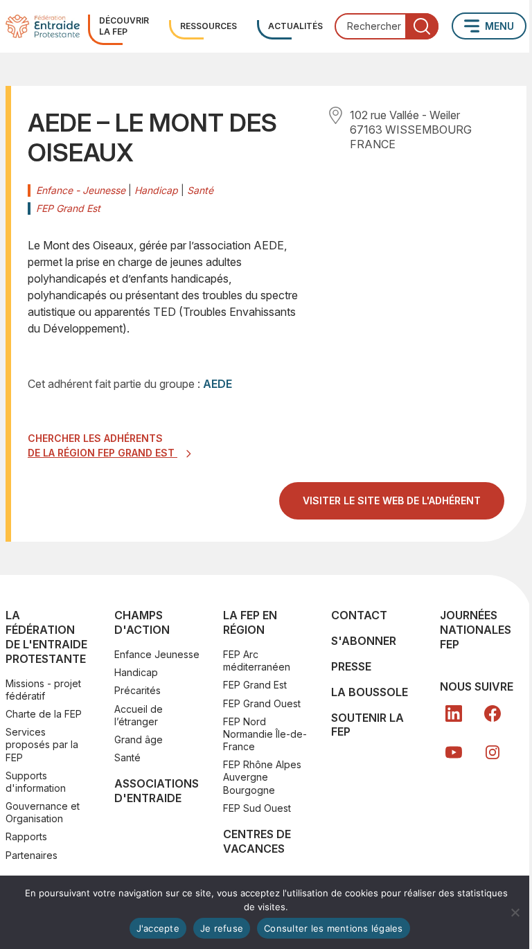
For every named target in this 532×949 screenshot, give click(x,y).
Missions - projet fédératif (43, 689)
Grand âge (138, 739)
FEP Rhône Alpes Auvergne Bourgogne (262, 777)
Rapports (26, 836)
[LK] (454, 713)
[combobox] (386, 26)
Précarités (137, 690)
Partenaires (31, 855)
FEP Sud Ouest (257, 808)
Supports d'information (36, 782)
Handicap (136, 672)
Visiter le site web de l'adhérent (403, 506)
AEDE (217, 384)
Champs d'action (142, 622)
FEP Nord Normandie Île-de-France (265, 734)
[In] (492, 752)
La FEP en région (250, 622)
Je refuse (221, 928)
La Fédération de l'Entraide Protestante (46, 636)
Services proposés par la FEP (42, 744)
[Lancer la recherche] (421, 26)
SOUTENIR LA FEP (367, 725)
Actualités (295, 26)
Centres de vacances (257, 841)
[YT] (454, 752)
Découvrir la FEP (124, 26)
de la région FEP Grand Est (102, 453)
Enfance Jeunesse (157, 654)
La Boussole (369, 692)
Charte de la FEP (44, 714)
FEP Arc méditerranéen (256, 660)
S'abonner (363, 641)
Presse (351, 666)
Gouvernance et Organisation (43, 812)
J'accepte (157, 928)
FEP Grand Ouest (262, 703)
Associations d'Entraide (156, 791)
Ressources (208, 26)
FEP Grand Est (255, 685)
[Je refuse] (515, 912)
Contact (359, 615)
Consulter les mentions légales (333, 928)
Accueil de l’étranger (138, 715)
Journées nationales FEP (475, 629)
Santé (127, 757)
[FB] (492, 713)
